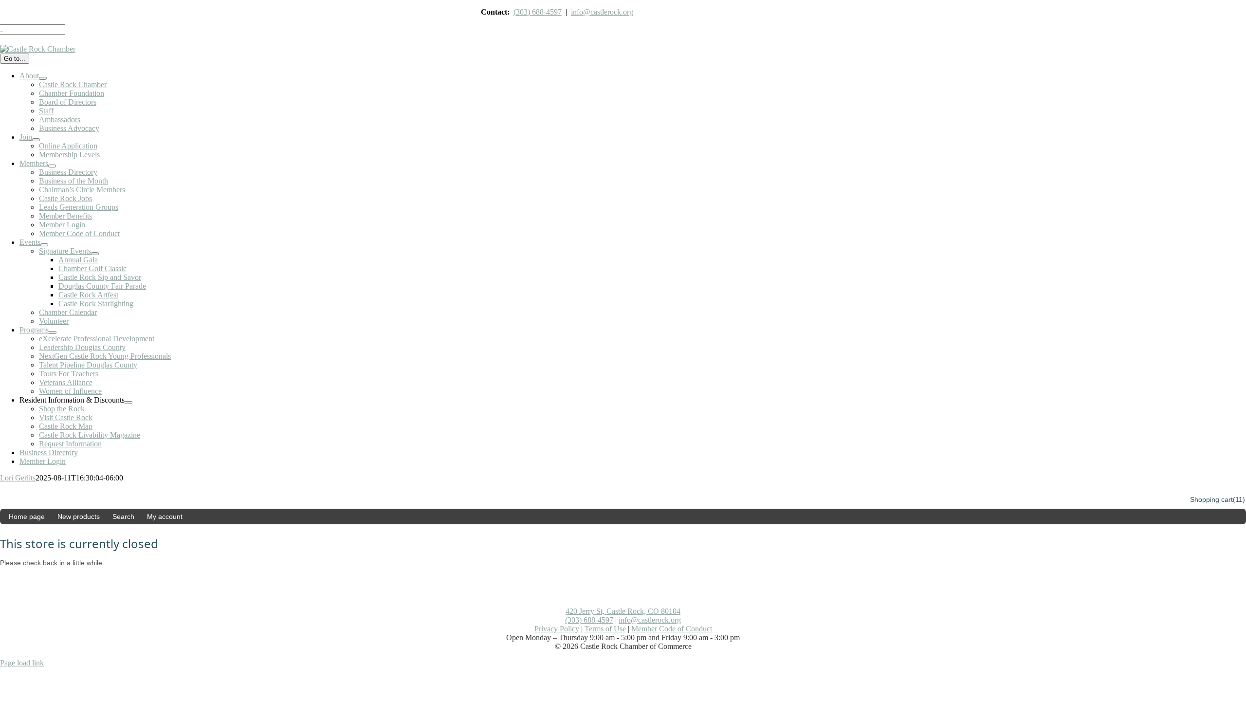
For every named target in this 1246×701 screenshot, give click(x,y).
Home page (27, 516)
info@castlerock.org (602, 12)
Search (123, 516)
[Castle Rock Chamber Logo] (37, 49)
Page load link (22, 663)
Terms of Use (605, 629)
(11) (1239, 499)
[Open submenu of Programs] (52, 332)
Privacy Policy (556, 629)
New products (78, 516)
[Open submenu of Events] (44, 244)
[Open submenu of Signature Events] (95, 253)
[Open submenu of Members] (52, 166)
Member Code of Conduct (671, 629)
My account (165, 516)
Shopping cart (1211, 499)
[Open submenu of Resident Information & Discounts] (128, 402)
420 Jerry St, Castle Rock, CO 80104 (623, 611)
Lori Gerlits (18, 478)
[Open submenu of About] (43, 78)
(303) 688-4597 (537, 12)
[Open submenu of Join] (36, 139)
